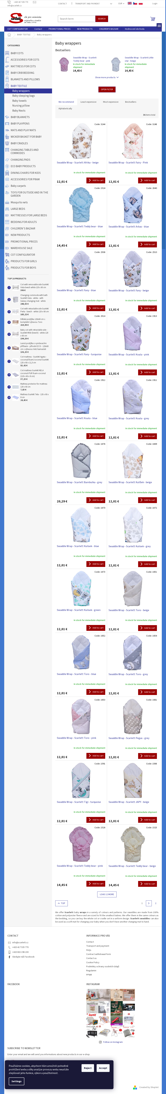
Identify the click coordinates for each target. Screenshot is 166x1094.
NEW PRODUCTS (20, 235)
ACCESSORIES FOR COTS (25, 60)
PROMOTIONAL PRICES (24, 242)
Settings (17, 1081)
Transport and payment (87, 3)
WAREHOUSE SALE (21, 248)
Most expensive (111, 102)
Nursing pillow (21, 106)
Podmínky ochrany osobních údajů (102, 966)
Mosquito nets (19, 202)
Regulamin (91, 970)
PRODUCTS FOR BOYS (23, 268)
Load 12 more (107, 894)
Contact (62, 3)
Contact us (91, 958)
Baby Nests (18, 111)
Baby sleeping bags (23, 96)
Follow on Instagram (113, 1042)
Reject (88, 1068)
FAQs (88, 950)
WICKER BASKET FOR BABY (26, 137)
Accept (103, 1068)
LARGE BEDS (18, 209)
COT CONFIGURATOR (23, 255)
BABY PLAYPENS (20, 124)
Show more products (105, 77)
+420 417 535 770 (20, 947)
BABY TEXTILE (19, 86)
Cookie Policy (92, 962)
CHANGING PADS (20, 160)
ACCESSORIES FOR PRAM (25, 179)
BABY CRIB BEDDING (22, 73)
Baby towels (19, 101)
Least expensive (88, 102)
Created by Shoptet (149, 1087)
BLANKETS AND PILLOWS (25, 79)
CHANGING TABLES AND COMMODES (25, 151)
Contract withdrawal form (98, 954)
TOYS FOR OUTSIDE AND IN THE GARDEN (29, 194)
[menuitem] (17, 29)
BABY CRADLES (19, 143)
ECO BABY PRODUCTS (23, 166)
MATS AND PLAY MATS (23, 130)
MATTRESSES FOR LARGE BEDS (29, 215)
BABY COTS (17, 53)
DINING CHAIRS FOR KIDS (26, 173)
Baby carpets (18, 186)
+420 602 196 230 (20, 952)
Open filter (107, 89)
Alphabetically (65, 108)
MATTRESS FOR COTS (23, 66)
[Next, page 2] (149, 903)
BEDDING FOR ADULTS (24, 222)
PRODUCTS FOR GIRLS (24, 261)
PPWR (89, 974)
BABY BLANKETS (20, 117)
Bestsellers (130, 102)
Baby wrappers (21, 91)
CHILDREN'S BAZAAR (23, 229)
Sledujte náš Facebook (23, 956)
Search (102, 18)
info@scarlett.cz (20, 942)
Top (63, 903)
